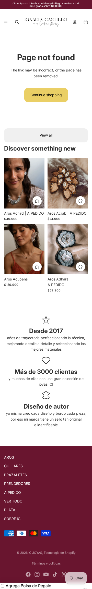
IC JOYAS (35, 553)
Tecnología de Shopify (60, 553)
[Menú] (6, 22)
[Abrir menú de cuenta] (74, 22)
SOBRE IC (12, 519)
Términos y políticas (46, 563)
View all (46, 135)
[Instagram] (37, 574)
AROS (9, 457)
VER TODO (13, 501)
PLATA (9, 510)
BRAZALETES (15, 475)
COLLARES (13, 466)
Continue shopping (46, 95)
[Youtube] (46, 574)
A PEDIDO (12, 492)
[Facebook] (28, 574)
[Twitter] (64, 574)
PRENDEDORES (17, 483)
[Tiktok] (55, 574)
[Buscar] (16, 22)
